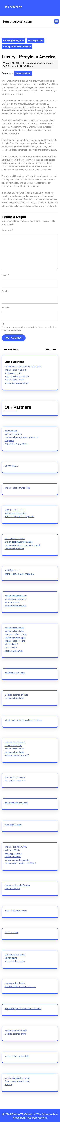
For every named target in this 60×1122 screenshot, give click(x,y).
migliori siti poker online (16, 910)
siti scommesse (12, 602)
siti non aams (11, 647)
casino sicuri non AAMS (16, 846)
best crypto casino (13, 373)
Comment (7, 230)
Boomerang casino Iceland (17, 1081)
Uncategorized (35, 40)
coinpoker (9, 440)
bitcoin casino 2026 (14, 650)
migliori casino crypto (15, 961)
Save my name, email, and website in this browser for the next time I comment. (29, 329)
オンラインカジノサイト (17, 444)
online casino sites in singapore (19, 516)
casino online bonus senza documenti (22, 545)
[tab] (56, 21)
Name (5, 275)
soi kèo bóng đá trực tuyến (17, 1078)
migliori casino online (14, 379)
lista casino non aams (15, 538)
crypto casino (11, 430)
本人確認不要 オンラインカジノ (20, 986)
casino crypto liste (13, 434)
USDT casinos (11, 932)
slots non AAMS (12, 850)
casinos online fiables (15, 983)
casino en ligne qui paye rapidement (21, 437)
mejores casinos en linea (16, 695)
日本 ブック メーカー (15, 510)
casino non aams (13, 856)
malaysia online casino (15, 513)
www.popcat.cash (13, 824)
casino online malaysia (15, 370)
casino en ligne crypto (15, 637)
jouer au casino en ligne (16, 634)
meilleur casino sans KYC (17, 755)
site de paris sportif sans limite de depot (23, 366)
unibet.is (8, 1084)
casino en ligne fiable (14, 548)
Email (5, 291)
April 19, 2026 (13, 63)
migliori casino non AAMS (17, 376)
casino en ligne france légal (17, 488)
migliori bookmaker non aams (19, 542)
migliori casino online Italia (17, 1056)
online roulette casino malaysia (19, 573)
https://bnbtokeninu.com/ (16, 802)
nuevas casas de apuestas (17, 860)
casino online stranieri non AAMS (20, 863)
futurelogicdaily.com (17, 21)
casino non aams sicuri (16, 595)
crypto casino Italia (13, 745)
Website (5, 307)
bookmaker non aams (15, 672)
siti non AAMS (11, 466)
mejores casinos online (15, 1034)
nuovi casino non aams (16, 599)
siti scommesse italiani (15, 605)
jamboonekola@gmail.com (39, 63)
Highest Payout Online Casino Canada (23, 1008)
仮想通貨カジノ (12, 570)
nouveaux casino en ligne (17, 383)
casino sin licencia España (17, 885)
